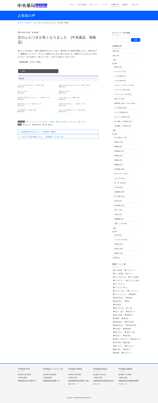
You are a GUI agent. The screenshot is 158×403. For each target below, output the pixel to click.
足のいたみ (130, 346)
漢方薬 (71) (118, 201)
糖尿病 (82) (118, 146)
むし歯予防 (118, 270)
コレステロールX (120, 277)
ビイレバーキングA (36, 122)
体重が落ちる (119, 298)
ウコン (130, 273)
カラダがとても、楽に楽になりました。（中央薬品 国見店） (31, 85)
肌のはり (118, 335)
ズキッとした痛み (133, 280)
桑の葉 (126, 318)
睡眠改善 (128, 329)
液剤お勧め (118, 322)
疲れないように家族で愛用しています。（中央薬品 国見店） (72, 110)
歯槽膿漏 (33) (119, 219)
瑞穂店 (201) (118, 253)
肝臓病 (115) (118, 155)
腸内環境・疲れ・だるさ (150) (124, 103)
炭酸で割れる (119, 325)
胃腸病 (58, 122)
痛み (51, 124)
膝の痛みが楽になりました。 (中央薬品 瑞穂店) (38, 132)
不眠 (83, 122)
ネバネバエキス (120, 291)
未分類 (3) (116, 258)
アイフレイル (131, 270)
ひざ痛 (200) (118, 187)
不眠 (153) (117, 214)
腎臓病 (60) (118, 160)
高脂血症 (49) (119, 151)
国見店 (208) (118, 248)
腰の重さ (128, 342)
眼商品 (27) (118, 67)
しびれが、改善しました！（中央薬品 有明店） (69, 97)
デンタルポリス (120, 284)
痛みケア (45, 122)
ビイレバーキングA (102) (122, 94)
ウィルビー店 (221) (120, 239)
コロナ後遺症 (134, 277)
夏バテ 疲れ (119, 311)
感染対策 (129, 315)
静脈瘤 (117, 353)
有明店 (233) (118, 244)
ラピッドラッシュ (120, 294)
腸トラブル (118, 346)
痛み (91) (116, 55)
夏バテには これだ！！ (23, 91)
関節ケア (128, 349)
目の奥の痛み (132, 325)
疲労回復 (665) (119, 169)
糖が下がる (118, 332)
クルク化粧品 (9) (120, 80)
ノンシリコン (133, 291)
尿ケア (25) (118, 210)
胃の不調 (118, 342)
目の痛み (118, 329)
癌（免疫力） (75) (120, 137)
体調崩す (133, 294)
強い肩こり (131, 311)
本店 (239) (117, 235)
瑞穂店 (52, 122)
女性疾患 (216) (119, 205)
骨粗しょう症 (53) (120, 223)
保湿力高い (118, 301)
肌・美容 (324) (119, 196)
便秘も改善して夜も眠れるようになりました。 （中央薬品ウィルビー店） (34, 97)
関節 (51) (116, 51)
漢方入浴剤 (130, 322)
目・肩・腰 (71, 122)
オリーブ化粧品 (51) (121, 112)
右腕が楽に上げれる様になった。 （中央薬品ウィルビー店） (72, 103)
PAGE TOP (152, 389)
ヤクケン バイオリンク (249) (124, 85)
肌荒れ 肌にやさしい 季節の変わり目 (127, 339)
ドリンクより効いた (121, 287)
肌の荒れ (128, 335)
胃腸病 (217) (118, 164)
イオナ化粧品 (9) (120, 76)
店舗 (27, 122)
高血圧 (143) (118, 142)
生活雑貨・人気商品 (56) (122, 126)
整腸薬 (117, 318)
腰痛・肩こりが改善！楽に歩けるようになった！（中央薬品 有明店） (74, 85)
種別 (114, 130)
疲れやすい (28, 124)
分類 (114, 60)
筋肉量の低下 (38, 124)
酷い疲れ (118, 349)
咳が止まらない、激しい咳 (123, 308)
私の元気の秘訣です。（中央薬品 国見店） (27, 110)
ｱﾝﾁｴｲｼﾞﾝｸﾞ (127, 353)
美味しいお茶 (131, 332)
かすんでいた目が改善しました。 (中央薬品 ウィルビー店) (42, 137)
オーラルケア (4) (120, 71)
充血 (128, 301)
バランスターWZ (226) (122, 90)
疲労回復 (64, 122)
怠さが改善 (118, 315)
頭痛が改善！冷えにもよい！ (65, 91)
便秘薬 (130, 298)
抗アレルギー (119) (120, 173)
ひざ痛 (78, 122)
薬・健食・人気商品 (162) (123, 121)
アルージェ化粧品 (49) (122, 117)
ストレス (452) (119, 178)
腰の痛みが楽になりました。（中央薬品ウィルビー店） (30, 103)
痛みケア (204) (119, 99)
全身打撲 (118, 304)
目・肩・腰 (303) (120, 183)
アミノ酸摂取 (119, 273)
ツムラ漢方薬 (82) (120, 108)
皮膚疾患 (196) (119, 192)
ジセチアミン (119, 280)
